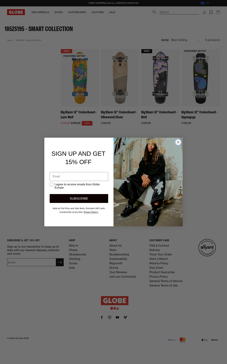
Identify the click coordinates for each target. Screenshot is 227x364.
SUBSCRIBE (79, 198)
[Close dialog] (178, 142)
